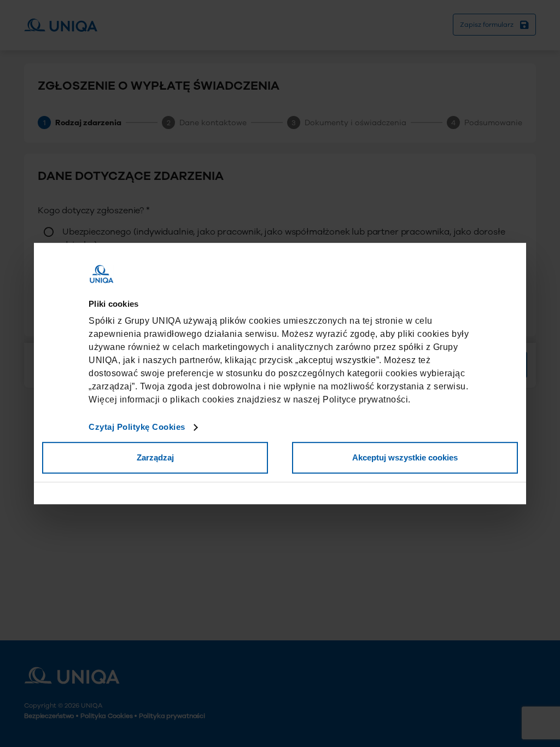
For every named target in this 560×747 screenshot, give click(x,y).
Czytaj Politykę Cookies (137, 426)
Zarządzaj (155, 457)
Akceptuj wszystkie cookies (405, 457)
